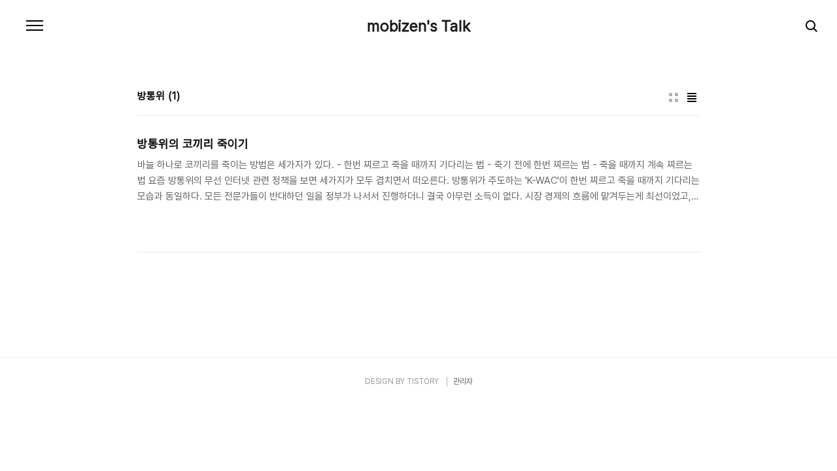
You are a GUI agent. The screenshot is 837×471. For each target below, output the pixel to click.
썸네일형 (673, 97)
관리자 (463, 381)
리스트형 (692, 97)
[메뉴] (35, 26)
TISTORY (423, 381)
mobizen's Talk (419, 26)
